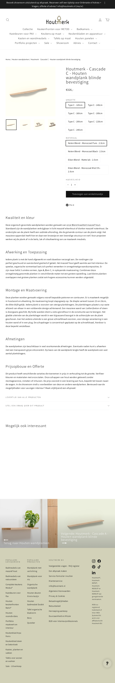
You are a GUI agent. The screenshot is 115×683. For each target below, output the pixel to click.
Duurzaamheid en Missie (60, 616)
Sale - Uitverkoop (13, 666)
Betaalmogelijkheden (58, 601)
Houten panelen (85, 38)
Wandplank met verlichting (34, 569)
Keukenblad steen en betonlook (14, 643)
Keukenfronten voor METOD (53, 29)
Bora (29, 618)
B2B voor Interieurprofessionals (63, 621)
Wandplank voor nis (34, 578)
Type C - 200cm (75, 121)
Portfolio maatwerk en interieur (11, 624)
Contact (93, 43)
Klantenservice (55, 581)
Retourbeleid (55, 606)
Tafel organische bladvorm (34, 611)
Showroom (62, 43)
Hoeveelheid (73, 180)
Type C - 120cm (75, 105)
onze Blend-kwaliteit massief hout (83, 225)
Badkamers (83, 29)
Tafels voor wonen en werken (14, 660)
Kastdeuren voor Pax (13, 594)
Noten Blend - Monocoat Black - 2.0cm (86, 151)
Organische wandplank (32, 586)
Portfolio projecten (26, 43)
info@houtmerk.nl (57, 586)
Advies (77, 43)
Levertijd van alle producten (23, 397)
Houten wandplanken (20, 59)
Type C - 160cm (75, 113)
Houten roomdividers (12, 614)
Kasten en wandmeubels (32, 38)
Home (8, 59)
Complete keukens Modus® (14, 586)
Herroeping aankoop (58, 611)
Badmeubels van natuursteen (13, 578)
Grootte (71, 100)
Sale (47, 43)
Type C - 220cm (95, 121)
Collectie (28, 29)
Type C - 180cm (95, 113)
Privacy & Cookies (57, 596)
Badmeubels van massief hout (13, 569)
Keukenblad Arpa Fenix (13, 634)
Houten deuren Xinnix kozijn (34, 594)
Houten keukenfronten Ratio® (12, 604)
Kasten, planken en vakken (14, 651)
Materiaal (71, 138)
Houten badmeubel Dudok (35, 603)
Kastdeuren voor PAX (22, 33)
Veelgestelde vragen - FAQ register (64, 566)
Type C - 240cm (75, 129)
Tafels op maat (62, 38)
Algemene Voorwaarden (59, 591)
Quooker (31, 622)
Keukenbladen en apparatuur (86, 33)
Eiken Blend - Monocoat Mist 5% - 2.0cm (84, 170)
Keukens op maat (51, 33)
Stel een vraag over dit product (25, 405)
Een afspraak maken (58, 571)
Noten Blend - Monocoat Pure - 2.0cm (86, 143)
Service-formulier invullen (61, 576)
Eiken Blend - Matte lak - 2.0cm (83, 159)
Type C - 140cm (95, 105)
